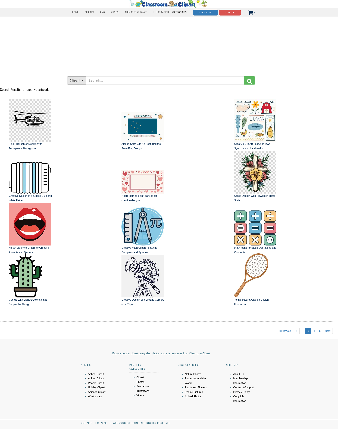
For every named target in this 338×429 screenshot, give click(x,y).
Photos (140, 381)
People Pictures (194, 391)
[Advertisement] (169, 44)
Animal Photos (193, 396)
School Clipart (96, 373)
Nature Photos (193, 373)
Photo (115, 12)
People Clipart (96, 382)
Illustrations (142, 390)
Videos (140, 395)
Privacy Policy (241, 391)
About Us (238, 373)
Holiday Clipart (96, 387)
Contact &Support (243, 387)
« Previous (285, 330)
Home (75, 12)
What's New (95, 396)
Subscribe (205, 12)
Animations (142, 386)
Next (327, 330)
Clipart (89, 12)
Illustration (161, 12)
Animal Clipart (96, 378)
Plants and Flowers (196, 387)
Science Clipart (96, 391)
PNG (102, 12)
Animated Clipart (136, 12)
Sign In (230, 12)
